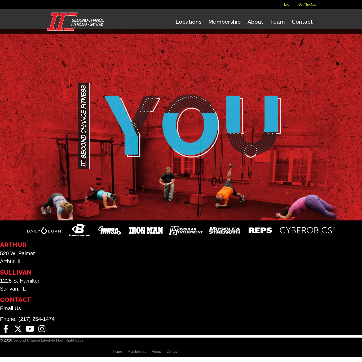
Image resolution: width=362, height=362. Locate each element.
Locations (188, 22)
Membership (224, 22)
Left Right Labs (70, 340)
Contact (302, 22)
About (255, 22)
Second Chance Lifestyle (34, 340)
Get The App (307, 4)
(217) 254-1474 (36, 319)
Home (117, 352)
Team (277, 22)
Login (288, 4)
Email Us (10, 308)
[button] (6, 329)
